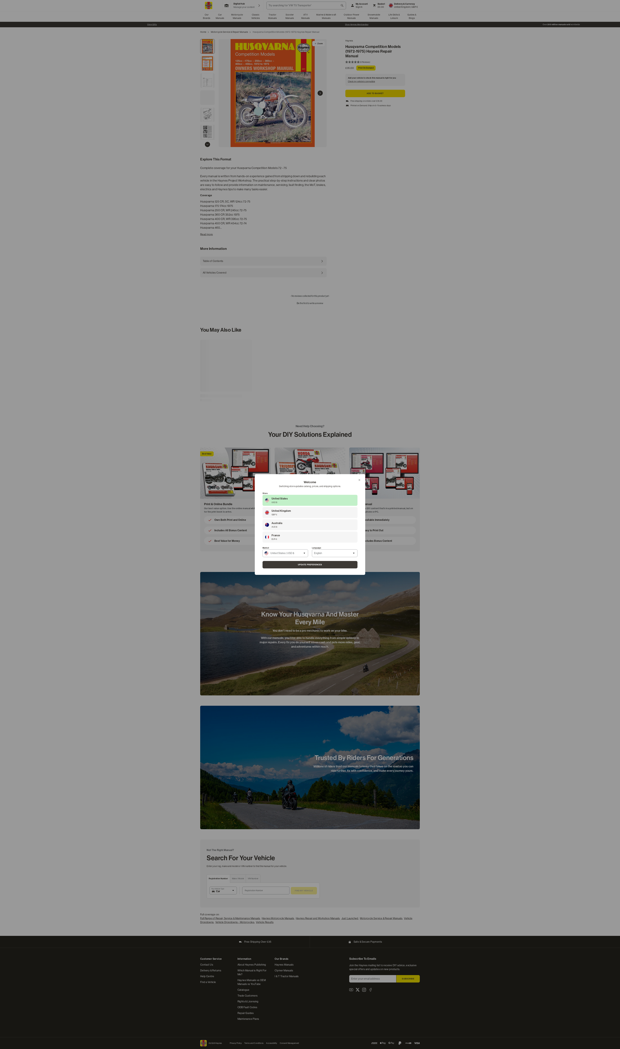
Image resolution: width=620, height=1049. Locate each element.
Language (316, 548)
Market (266, 548)
